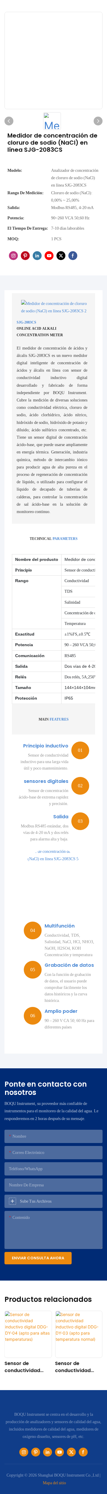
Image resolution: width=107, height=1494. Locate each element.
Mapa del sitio (54, 1482)
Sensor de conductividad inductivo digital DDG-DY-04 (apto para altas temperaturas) (27, 1367)
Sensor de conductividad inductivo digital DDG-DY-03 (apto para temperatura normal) (77, 1367)
